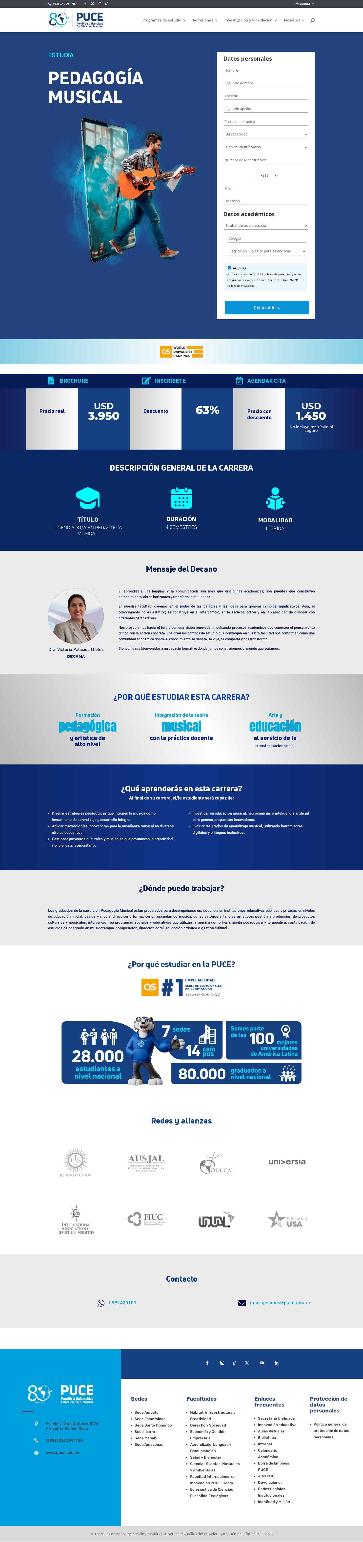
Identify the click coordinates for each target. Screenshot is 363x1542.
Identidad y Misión (274, 1502)
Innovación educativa (277, 1425)
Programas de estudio (161, 20)
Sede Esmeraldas (150, 1419)
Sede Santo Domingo (153, 1425)
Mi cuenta (303, 4)
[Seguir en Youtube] (261, 1363)
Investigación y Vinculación (248, 20)
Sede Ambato (147, 1412)
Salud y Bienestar (205, 1457)
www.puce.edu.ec (62, 1452)
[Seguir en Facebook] (207, 1363)
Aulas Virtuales (271, 1431)
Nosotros (292, 20)
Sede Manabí (146, 1438)
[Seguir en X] (92, 3)
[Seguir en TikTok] (235, 1363)
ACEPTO (264, 276)
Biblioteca (267, 1437)
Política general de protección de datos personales (331, 1430)
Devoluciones (270, 1482)
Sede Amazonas (149, 1444)
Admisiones (203, 20)
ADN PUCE (267, 1476)
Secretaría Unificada (276, 1418)
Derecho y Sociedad (208, 1425)
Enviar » (267, 308)
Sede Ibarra (145, 1431)
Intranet (265, 1444)
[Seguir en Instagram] (222, 1363)
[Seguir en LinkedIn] (276, 1363)
